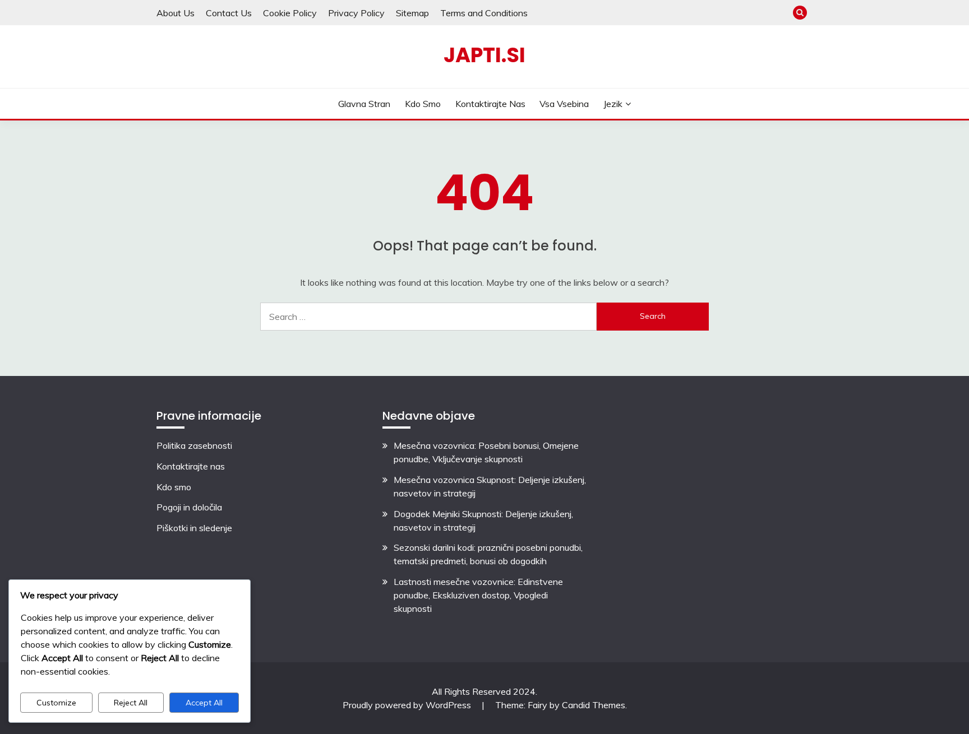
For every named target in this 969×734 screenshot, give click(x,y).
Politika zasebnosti (194, 445)
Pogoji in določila (189, 507)
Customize (56, 703)
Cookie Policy (290, 12)
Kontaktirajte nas (490, 103)
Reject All (130, 703)
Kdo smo (423, 103)
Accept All (204, 703)
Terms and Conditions (484, 12)
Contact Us (229, 12)
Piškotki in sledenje (194, 527)
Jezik (612, 103)
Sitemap (412, 12)
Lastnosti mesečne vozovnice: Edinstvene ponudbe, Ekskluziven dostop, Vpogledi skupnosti (478, 595)
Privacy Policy (356, 12)
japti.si (484, 54)
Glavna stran (364, 103)
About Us (175, 12)
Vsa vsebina (564, 103)
